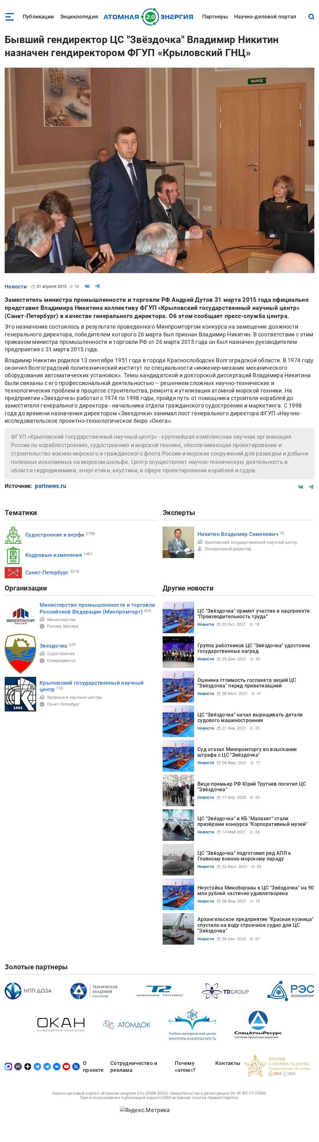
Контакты (227, 1063)
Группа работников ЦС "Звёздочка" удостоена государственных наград (254, 648)
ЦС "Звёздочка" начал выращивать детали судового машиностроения (250, 717)
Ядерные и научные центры (74, 697)
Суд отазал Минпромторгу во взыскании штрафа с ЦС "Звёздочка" (247, 752)
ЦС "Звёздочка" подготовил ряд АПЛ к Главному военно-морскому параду (244, 856)
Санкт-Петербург (47, 572)
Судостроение (61, 653)
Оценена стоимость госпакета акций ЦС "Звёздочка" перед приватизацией (247, 683)
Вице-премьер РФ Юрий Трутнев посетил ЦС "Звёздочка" (252, 787)
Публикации (38, 16)
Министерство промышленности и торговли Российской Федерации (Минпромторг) (97, 608)
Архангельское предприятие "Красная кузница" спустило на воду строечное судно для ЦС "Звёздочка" (256, 925)
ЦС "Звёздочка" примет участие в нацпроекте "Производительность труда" (254, 613)
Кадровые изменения (53, 555)
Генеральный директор (228, 549)
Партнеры (215, 16)
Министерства (61, 619)
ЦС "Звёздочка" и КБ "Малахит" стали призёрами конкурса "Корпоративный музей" (252, 821)
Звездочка (53, 646)
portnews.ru (50, 486)
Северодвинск (61, 660)
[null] (87, 286)
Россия (54, 626)
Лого (150, 17)
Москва (70, 626)
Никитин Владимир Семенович (238, 534)
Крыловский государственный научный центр (251, 542)
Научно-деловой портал (265, 16)
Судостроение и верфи (54, 535)
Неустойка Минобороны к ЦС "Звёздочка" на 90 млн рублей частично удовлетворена (256, 890)
